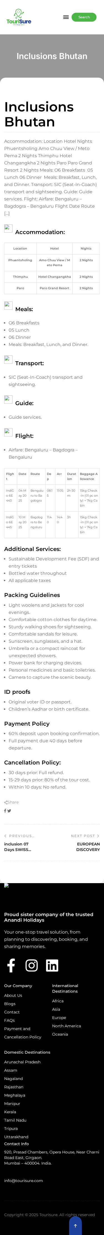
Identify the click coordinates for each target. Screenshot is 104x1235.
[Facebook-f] (11, 965)
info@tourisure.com (23, 1180)
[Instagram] (32, 965)
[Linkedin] (52, 965)
